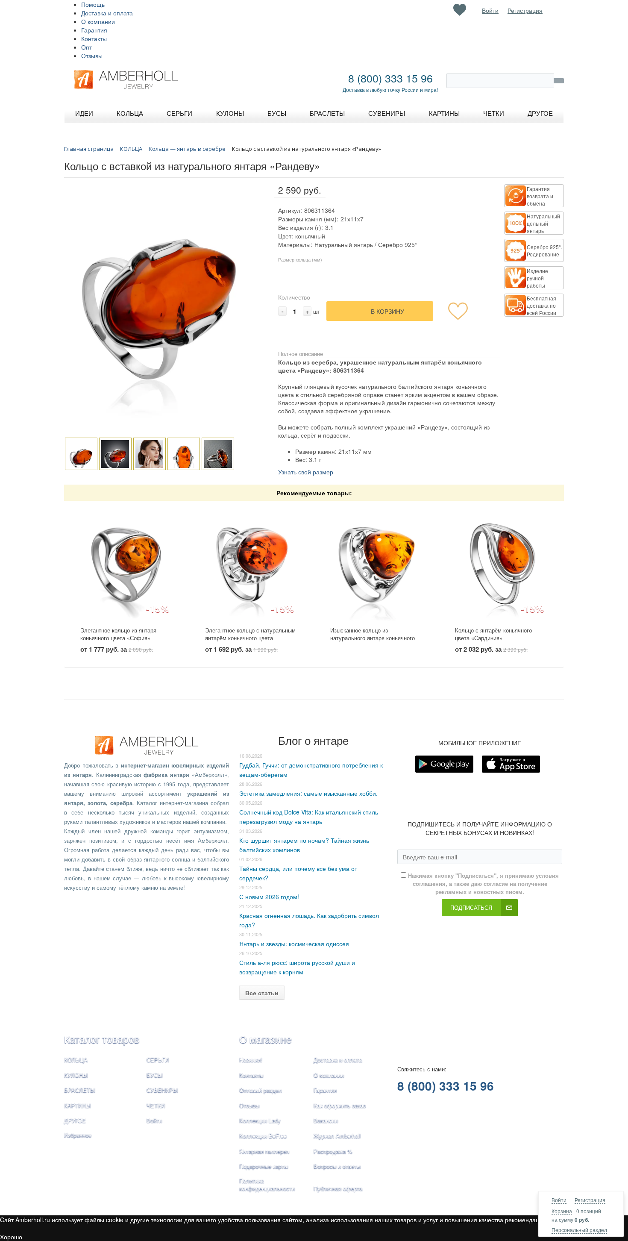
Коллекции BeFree (263, 1136)
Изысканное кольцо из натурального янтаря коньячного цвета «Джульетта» (372, 638)
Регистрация (590, 1199)
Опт (86, 47)
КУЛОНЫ (76, 1075)
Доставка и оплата (107, 13)
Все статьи (262, 992)
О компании (98, 21)
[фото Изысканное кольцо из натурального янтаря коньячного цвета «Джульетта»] (376, 563)
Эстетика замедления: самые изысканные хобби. (308, 793)
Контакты (94, 38)
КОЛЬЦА (76, 1060)
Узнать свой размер (305, 472)
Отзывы (92, 55)
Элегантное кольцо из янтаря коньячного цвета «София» (118, 634)
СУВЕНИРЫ (162, 1090)
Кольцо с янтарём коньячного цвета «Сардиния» (493, 634)
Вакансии (326, 1120)
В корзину (387, 311)
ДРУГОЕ (75, 1120)
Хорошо (11, 1236)
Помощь (93, 4)
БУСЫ (155, 1075)
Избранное (77, 1135)
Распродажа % (333, 1151)
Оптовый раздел (260, 1090)
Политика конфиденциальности (267, 1184)
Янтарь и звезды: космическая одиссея (294, 943)
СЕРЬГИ (158, 1060)
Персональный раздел (579, 1229)
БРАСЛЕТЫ (79, 1090)
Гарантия (94, 30)
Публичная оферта (338, 1188)
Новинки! (250, 1060)
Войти (559, 1199)
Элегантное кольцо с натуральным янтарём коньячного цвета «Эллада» (250, 638)
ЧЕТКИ (156, 1105)
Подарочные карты (263, 1166)
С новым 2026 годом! (269, 896)
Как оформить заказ (340, 1105)
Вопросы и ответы (337, 1166)
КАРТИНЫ (77, 1105)
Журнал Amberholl (337, 1136)
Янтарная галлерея (264, 1151)
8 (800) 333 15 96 (390, 77)
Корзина (562, 1211)
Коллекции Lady (260, 1120)
